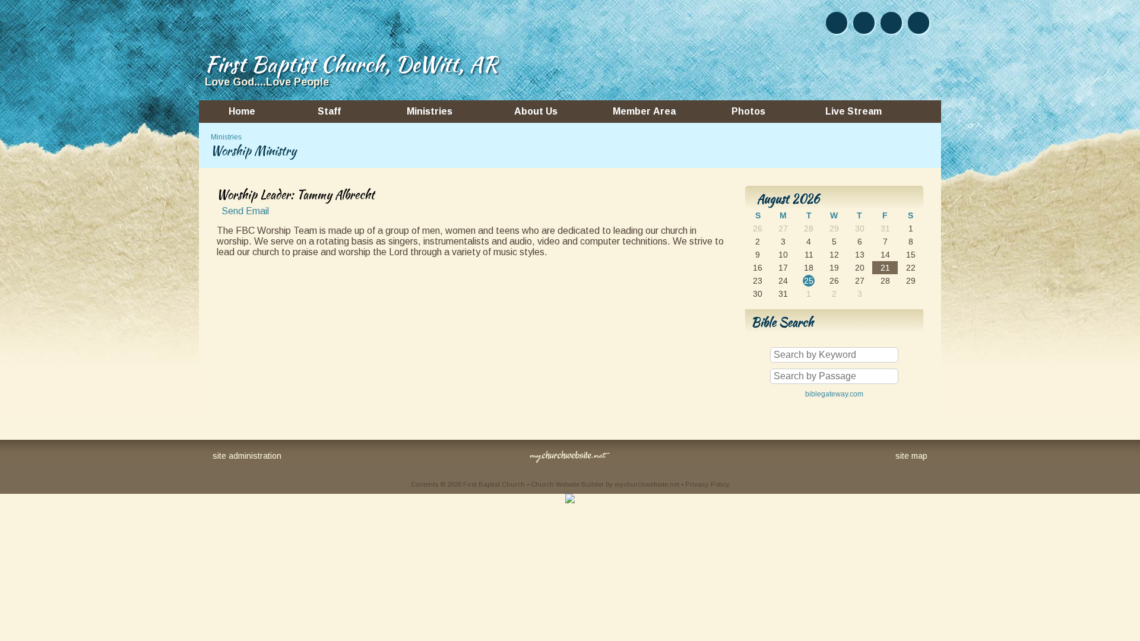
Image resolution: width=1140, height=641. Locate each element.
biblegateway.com (834, 394)
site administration (247, 456)
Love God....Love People (267, 82)
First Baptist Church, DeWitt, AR (351, 64)
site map (911, 456)
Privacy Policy (707, 484)
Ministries (226, 137)
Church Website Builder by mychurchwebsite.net (605, 484)
